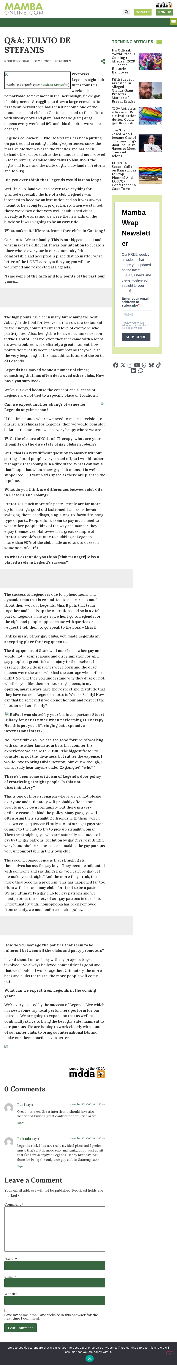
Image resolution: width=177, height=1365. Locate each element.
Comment (14, 1204)
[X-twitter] (123, 365)
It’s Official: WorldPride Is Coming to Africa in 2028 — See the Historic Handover (123, 61)
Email (10, 1276)
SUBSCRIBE (136, 337)
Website (10, 1293)
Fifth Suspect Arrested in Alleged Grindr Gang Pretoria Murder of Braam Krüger (123, 90)
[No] (170, 1353)
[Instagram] (130, 365)
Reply (20, 1122)
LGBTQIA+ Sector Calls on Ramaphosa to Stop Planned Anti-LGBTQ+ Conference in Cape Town (124, 175)
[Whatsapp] (140, 370)
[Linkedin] (133, 370)
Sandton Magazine (54, 85)
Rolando (24, 1139)
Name (10, 1259)
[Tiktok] (158, 365)
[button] (126, 12)
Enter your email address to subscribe (135, 302)
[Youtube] (137, 365)
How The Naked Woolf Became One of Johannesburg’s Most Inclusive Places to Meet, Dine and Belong (123, 143)
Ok (90, 1358)
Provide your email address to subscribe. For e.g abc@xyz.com (136, 325)
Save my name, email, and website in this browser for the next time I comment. (51, 1316)
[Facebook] (116, 365)
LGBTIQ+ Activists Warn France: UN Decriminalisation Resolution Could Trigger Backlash (120, 116)
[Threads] (144, 365)
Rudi (21, 1105)
